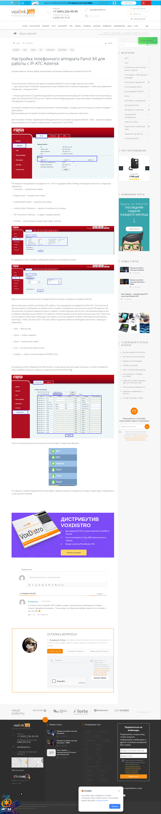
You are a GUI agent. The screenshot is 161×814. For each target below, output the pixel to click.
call (25, 50)
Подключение (90, 740)
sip (41, 50)
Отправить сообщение (75, 651)
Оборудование (119, 26)
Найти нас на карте (18, 770)
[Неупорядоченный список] (46, 585)
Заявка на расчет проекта (99, 651)
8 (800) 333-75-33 (61, 17)
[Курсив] (32, 585)
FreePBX (97, 736)
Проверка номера (146, 40)
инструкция (103, 780)
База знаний (35, 26)
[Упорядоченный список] (42, 585)
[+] (62, 585)
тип (72, 50)
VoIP (86, 749)
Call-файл (102, 771)
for (86, 762)
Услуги (24, 26)
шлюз (97, 762)
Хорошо (115, 806)
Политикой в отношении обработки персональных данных (102, 671)
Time (97, 753)
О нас (136, 26)
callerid (88, 758)
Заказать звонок (55, 651)
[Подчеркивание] (36, 585)
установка (106, 740)
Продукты (87, 26)
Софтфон (88, 780)
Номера (78, 26)
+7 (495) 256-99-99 (65, 11)
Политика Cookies (102, 800)
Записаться (128, 3)
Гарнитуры (50, 50)
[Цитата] (49, 585)
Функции (45, 26)
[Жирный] (29, 585)
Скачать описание (74, 553)
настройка (62, 50)
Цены (129, 26)
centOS (98, 749)
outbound (89, 775)
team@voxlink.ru (98, 9)
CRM (70, 26)
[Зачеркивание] (39, 585)
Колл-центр (62, 26)
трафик (87, 784)
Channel (88, 771)
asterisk (16, 50)
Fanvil (33, 50)
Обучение (97, 26)
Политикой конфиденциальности (136, 440)
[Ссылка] (56, 585)
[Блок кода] (52, 585)
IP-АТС (54, 26)
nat (100, 758)
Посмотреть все (142, 712)
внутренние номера (92, 766)
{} (59, 585)
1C (107, 766)
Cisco (102, 775)
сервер (98, 745)
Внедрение (107, 26)
